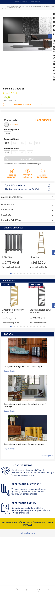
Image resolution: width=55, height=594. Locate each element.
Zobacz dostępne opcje (22, 104)
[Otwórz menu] (6, 590)
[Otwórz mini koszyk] (49, 590)
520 (7, 143)
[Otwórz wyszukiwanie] (27, 590)
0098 (7, 134)
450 (7, 152)
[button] (16, 590)
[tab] (11, 273)
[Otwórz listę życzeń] (38, 590)
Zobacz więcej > (46, 456)
